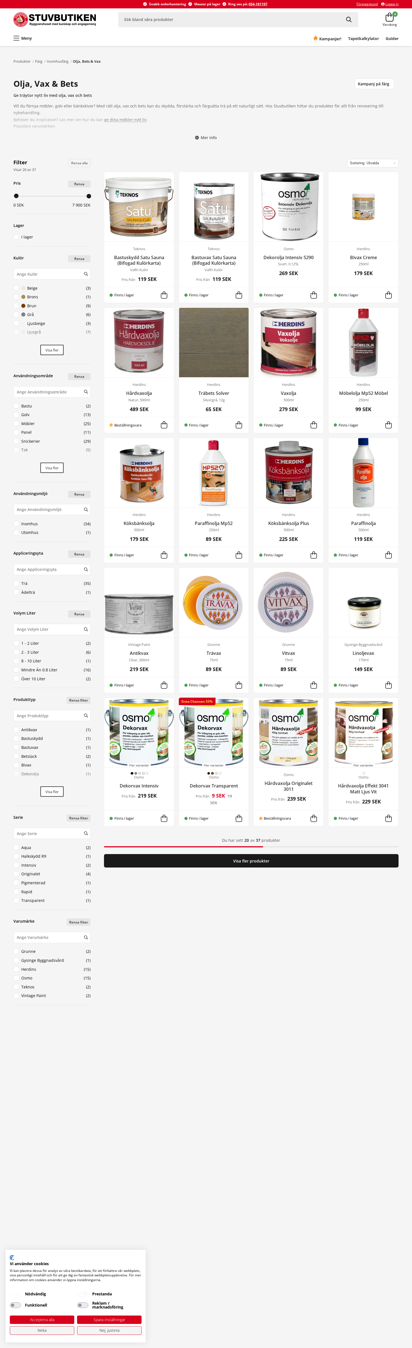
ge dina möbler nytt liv (125, 119)
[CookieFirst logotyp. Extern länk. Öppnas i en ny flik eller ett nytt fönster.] (12, 1257)
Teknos (56, 987)
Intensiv (56, 865)
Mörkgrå (59, 341)
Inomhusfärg (57, 61)
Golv (56, 414)
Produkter (22, 61)
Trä (56, 583)
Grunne (56, 951)
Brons (59, 296)
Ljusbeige (59, 323)
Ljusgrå (59, 332)
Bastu (56, 406)
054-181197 (258, 4)
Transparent (56, 900)
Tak (56, 450)
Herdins (56, 969)
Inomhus (56, 523)
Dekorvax (56, 782)
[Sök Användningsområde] (86, 391)
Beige (59, 288)
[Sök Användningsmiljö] (86, 509)
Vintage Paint (56, 995)
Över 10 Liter (56, 678)
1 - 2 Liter (56, 643)
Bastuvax (56, 747)
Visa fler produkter (251, 861)
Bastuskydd (56, 738)
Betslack (56, 756)
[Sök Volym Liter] (86, 629)
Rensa (79, 184)
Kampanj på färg (373, 83)
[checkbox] (15, 1294)
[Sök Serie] (86, 833)
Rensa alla (79, 163)
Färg (38, 61)
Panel (56, 432)
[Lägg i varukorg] (163, 294)
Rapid (56, 891)
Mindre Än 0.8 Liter (56, 669)
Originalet (56, 873)
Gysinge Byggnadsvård (56, 960)
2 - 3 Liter (56, 652)
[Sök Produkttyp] (86, 715)
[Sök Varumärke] (86, 937)
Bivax (56, 765)
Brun (59, 305)
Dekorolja (56, 774)
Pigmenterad (56, 882)
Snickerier (56, 441)
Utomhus (56, 532)
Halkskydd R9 (56, 856)
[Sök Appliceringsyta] (86, 569)
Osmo (56, 978)
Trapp (56, 458)
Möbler (56, 423)
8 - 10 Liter (56, 661)
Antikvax (56, 729)
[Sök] (349, 19)
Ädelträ (56, 592)
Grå (59, 314)
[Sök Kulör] (86, 274)
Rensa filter (78, 700)
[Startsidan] (54, 19)
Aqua (56, 847)
